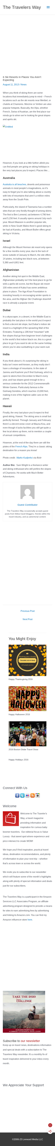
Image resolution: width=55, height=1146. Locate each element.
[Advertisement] (27, 43)
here (30, 919)
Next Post (27, 619)
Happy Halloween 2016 (19, 714)
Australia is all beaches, (15, 184)
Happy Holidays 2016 (18, 760)
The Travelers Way (22, 7)
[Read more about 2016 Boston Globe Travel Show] (27, 733)
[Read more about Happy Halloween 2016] (27, 698)
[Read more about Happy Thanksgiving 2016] (27, 660)
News (24, 84)
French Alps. (21, 446)
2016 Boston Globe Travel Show (23, 749)
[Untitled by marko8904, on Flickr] (27, 141)
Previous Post (28, 611)
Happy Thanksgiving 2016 (21, 679)
